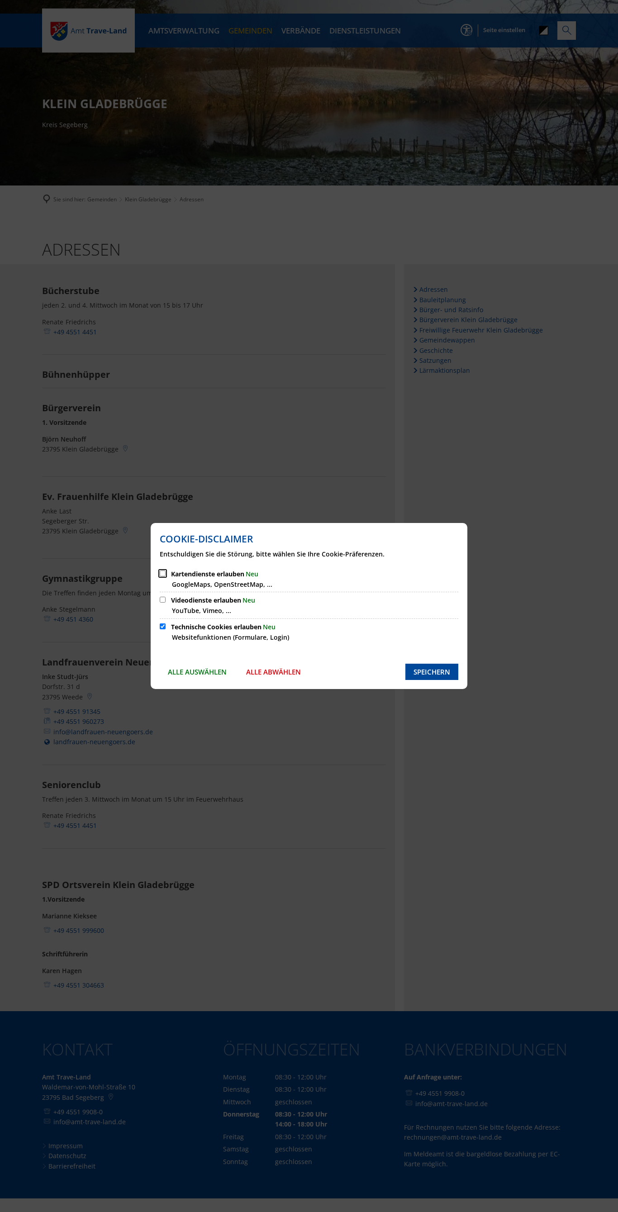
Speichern (432, 671)
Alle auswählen (197, 671)
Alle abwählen (273, 671)
